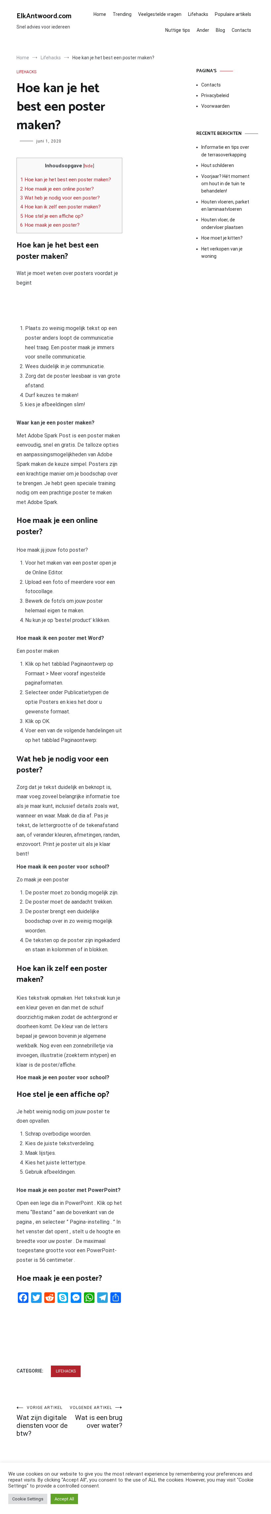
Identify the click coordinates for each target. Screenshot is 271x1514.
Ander (203, 30)
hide (88, 165)
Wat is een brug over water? (96, 1417)
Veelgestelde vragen (159, 14)
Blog (220, 30)
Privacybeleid (215, 95)
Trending (122, 14)
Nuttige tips (177, 30)
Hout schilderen (217, 165)
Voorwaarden (215, 106)
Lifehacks (198, 14)
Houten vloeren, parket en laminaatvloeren (225, 205)
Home (100, 14)
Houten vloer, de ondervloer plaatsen (222, 223)
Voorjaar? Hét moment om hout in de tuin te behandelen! (225, 184)
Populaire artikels (233, 14)
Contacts (241, 30)
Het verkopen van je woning (222, 252)
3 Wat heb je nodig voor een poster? (60, 198)
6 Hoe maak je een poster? (50, 225)
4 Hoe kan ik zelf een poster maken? (60, 207)
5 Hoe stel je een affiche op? (51, 216)
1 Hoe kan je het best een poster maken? (65, 180)
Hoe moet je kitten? (222, 238)
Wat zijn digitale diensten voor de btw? (42, 1421)
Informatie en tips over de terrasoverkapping (225, 150)
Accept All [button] (64, 1498)
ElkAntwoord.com (44, 16)
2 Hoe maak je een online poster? (57, 189)
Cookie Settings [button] (27, 1498)
